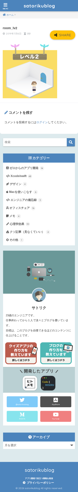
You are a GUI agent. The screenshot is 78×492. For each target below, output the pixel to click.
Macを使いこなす (22, 191)
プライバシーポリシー (40, 482)
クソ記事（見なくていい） (29, 231)
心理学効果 (19, 223)
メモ (14, 215)
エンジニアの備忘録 (25, 199)
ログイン (42, 122)
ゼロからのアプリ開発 (26, 168)
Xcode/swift (20, 176)
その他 (15, 239)
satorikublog (39, 6)
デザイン (17, 184)
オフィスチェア (21, 207)
